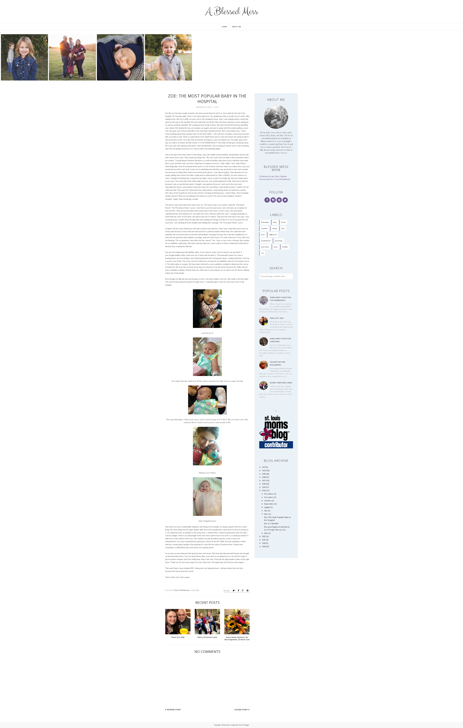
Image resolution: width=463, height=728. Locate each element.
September (269, 504)
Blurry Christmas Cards (281, 383)
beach (283, 222)
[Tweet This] (234, 590)
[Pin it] (247, 590)
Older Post (241, 709)
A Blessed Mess (231, 11)
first (283, 228)
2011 (263, 543)
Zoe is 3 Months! (271, 523)
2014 (264, 490)
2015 (264, 487)
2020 (264, 470)
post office (265, 247)
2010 (264, 546)
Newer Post (174, 709)
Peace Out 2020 (276, 318)
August (267, 507)
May (266, 533)
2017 (264, 480)
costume (264, 228)
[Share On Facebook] (238, 590)
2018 (264, 477)
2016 (264, 484)
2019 (264, 474)
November (268, 497)
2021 (264, 467)
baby (275, 222)
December (268, 494)
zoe (262, 253)
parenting (278, 241)
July (265, 510)
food (263, 235)
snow (276, 247)
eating (274, 228)
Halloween (273, 235)
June (266, 514)
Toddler (285, 247)
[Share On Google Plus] (243, 590)
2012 (264, 540)
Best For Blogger (244, 725)
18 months (265, 222)
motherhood (265, 241)
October (267, 500)
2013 (264, 536)
